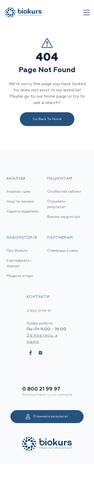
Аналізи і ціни (18, 191)
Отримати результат (50, 416)
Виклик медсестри (63, 217)
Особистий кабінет (64, 191)
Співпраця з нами (62, 251)
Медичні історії (20, 276)
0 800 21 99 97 (41, 389)
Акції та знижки (20, 201)
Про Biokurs (17, 251)
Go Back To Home (47, 119)
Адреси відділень (22, 211)
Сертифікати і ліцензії (19, 263)
